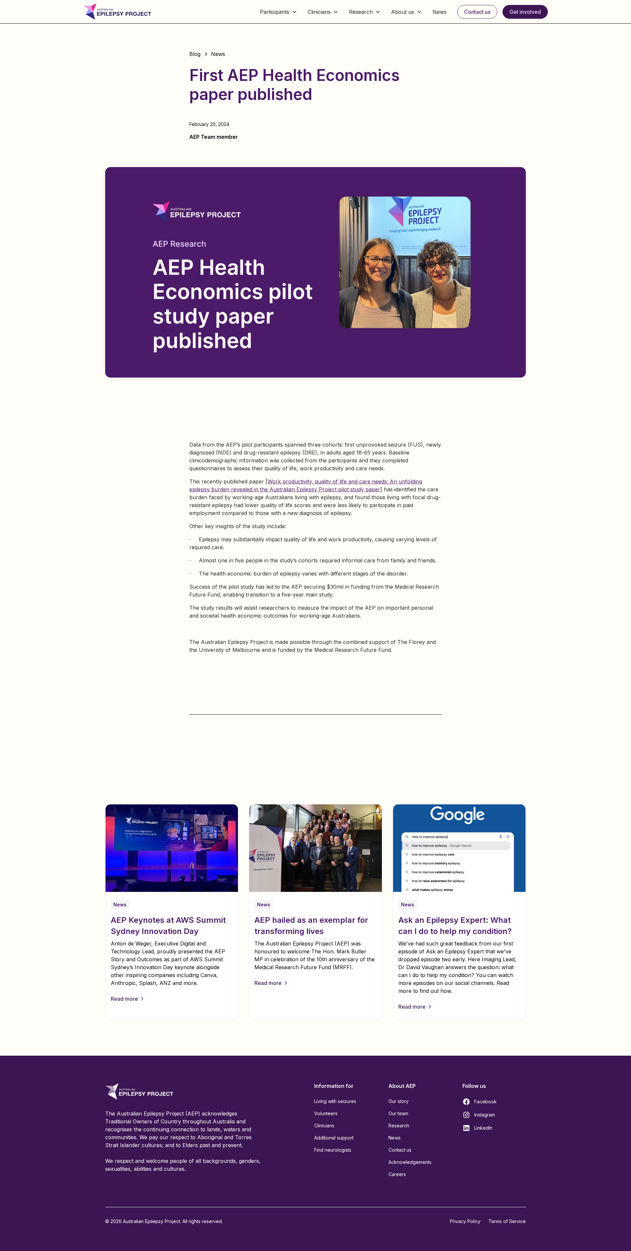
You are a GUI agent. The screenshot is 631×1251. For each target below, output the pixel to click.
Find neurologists (332, 1150)
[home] (117, 12)
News (439, 12)
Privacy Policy (465, 1221)
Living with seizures (335, 1101)
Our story (398, 1101)
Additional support (334, 1138)
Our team (398, 1113)
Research (398, 1125)
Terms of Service (507, 1221)
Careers (397, 1174)
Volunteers (326, 1113)
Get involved (525, 12)
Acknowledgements (410, 1162)
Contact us (477, 12)
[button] (278, 11)
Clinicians (324, 1125)
